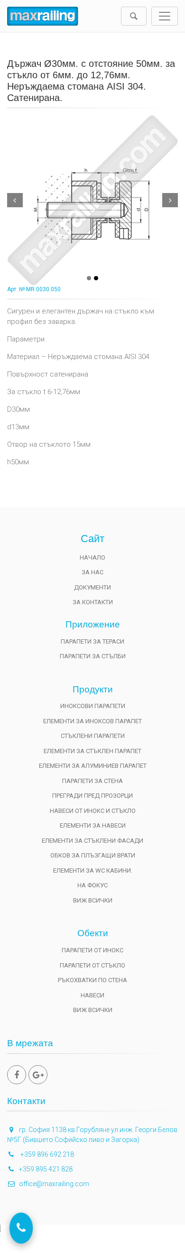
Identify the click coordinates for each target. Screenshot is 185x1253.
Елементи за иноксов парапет (92, 721)
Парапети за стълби (93, 656)
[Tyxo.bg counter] (92, 1239)
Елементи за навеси (93, 825)
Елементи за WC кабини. (92, 870)
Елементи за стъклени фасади (92, 840)
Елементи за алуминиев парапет (93, 765)
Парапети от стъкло (92, 965)
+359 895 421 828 (46, 1169)
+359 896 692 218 (46, 1154)
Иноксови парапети (92, 705)
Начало (92, 557)
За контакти (93, 602)
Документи (92, 587)
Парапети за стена (92, 780)
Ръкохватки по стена (92, 980)
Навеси (92, 995)
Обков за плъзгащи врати (92, 855)
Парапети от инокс (92, 950)
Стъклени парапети (93, 735)
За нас (92, 572)
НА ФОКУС (92, 885)
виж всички (92, 900)
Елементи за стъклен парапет (92, 751)
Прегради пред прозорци (92, 795)
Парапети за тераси (92, 641)
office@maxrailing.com (54, 1184)
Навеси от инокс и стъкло (93, 810)
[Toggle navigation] (164, 16)
